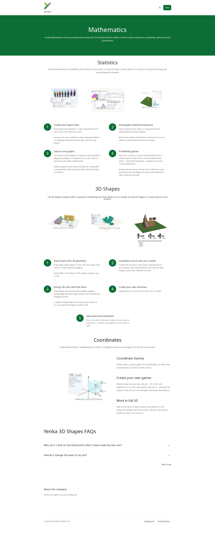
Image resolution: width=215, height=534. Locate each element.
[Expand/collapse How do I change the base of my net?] (169, 455)
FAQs (167, 7)
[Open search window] (160, 7)
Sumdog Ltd (149, 521)
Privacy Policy (164, 521)
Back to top (166, 464)
